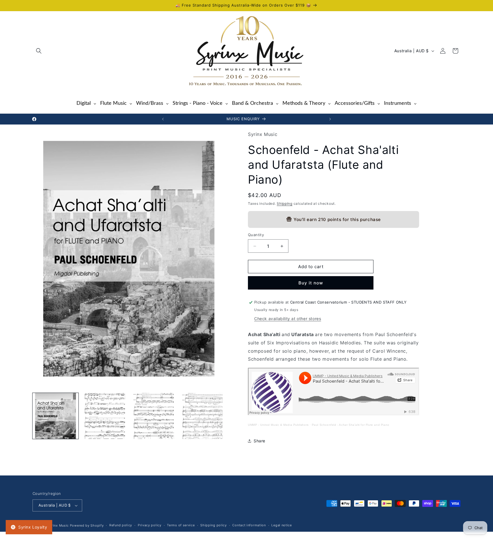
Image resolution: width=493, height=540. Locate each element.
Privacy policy (149, 525)
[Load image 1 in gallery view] (55, 416)
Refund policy (120, 525)
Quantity (256, 234)
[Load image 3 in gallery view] (153, 416)
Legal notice (281, 525)
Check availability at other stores (287, 318)
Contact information (249, 525)
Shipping (284, 204)
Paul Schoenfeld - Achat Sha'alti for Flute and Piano (350, 424)
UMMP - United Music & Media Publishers (278, 424)
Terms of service (181, 525)
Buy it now (310, 283)
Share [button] (259, 441)
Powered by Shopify (87, 525)
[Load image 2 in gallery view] (104, 416)
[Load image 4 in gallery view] (202, 416)
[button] (39, 51)
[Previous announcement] (163, 119)
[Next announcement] (330, 119)
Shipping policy (213, 525)
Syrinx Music (58, 525)
